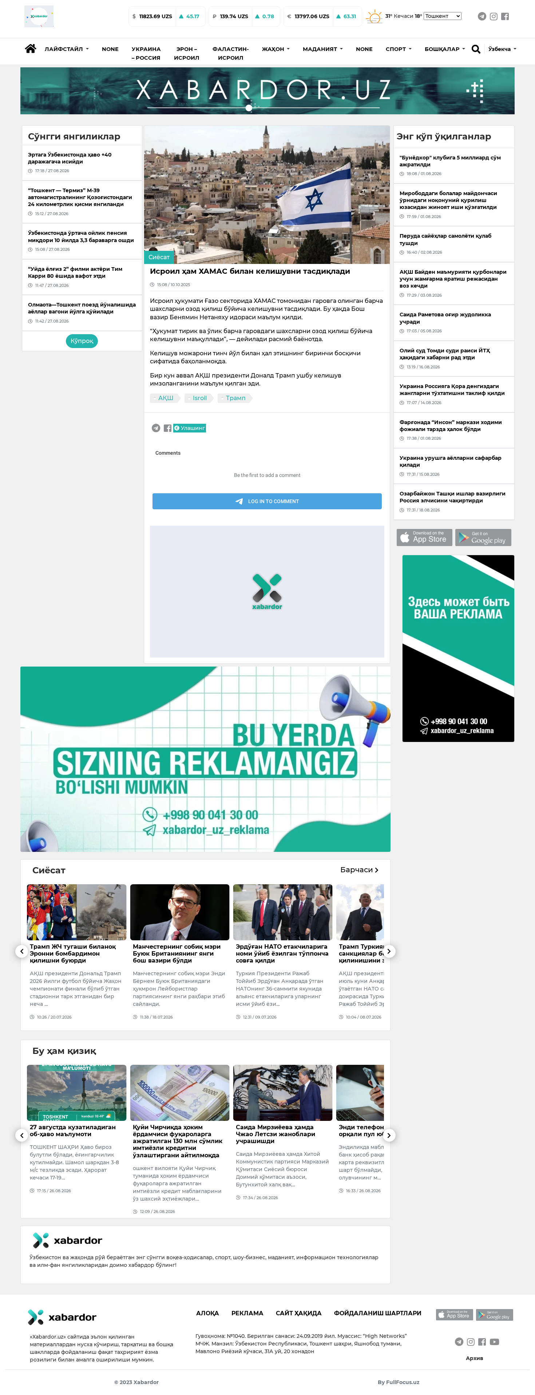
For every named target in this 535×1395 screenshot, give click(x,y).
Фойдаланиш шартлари (377, 1313)
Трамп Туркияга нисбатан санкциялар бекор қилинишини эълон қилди (278, 953)
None (110, 49)
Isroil (200, 398)
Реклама (247, 1313)
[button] (67, 49)
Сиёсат (159, 257)
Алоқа (207, 1313)
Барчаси (357, 869)
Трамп (236, 398)
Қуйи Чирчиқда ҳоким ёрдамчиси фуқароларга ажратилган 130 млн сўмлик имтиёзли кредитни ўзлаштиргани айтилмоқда (74, 1141)
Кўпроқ (82, 340)
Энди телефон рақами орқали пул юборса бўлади (279, 1131)
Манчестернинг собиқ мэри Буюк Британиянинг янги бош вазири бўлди (74, 953)
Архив (474, 1358)
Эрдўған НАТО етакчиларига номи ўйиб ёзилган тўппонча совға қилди (179, 953)
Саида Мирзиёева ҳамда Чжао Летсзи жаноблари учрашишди (172, 1134)
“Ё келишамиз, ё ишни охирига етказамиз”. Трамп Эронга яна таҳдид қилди (382, 953)
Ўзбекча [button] (500, 49)
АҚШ (166, 398)
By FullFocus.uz (399, 1382)
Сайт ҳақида (299, 1313)
